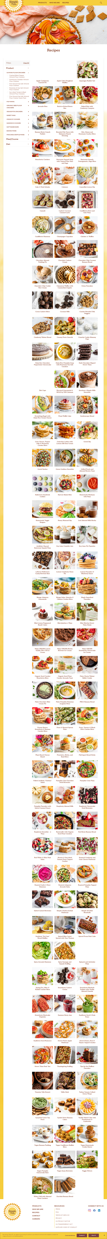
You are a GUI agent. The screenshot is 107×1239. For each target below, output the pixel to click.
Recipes (65, 3)
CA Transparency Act (64, 1224)
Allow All (94, 1235)
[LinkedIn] (99, 1210)
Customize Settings (70, 1235)
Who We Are (37, 1209)
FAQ (57, 1212)
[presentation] (42, 72)
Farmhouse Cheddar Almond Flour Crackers (19, 80)
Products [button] (42, 3)
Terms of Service (62, 1215)
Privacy (59, 1218)
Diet (8, 144)
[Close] (104, 1235)
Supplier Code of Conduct (66, 1227)
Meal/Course (12, 139)
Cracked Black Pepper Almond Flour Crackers (17, 76)
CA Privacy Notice (63, 1221)
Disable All (81, 1235)
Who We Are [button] (54, 3)
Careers (36, 1219)
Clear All (26, 63)
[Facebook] (94, 1210)
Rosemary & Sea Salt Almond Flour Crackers (19, 88)
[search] (101, 3)
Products (36, 1206)
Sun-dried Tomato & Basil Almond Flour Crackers (17, 93)
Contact (36, 1216)
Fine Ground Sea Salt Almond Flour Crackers (19, 84)
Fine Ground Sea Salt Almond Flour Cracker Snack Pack (19, 97)
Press (58, 1209)
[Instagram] (89, 1210)
